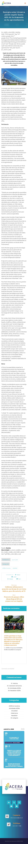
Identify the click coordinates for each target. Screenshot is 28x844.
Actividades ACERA (14, 708)
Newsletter (14, 715)
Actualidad (15, 568)
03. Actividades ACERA (14, 688)
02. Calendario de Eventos (14, 686)
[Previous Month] (22, 729)
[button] (25, 3)
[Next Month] (23, 729)
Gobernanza (14, 713)
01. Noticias (14, 683)
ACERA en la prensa (6, 568)
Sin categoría (17, 649)
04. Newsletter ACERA (14, 690)
